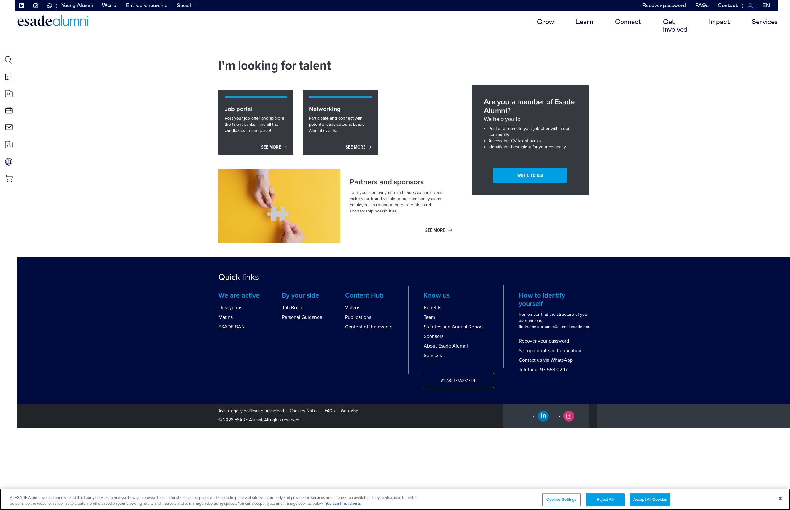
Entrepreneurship (147, 5)
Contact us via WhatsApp (546, 360)
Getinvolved (675, 26)
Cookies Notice (304, 410)
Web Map (349, 410)
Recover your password (544, 341)
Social (184, 5)
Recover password (664, 5)
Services (765, 22)
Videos (352, 308)
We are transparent (459, 381)
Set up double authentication (550, 351)
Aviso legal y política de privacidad (251, 410)
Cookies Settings (561, 500)
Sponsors (433, 336)
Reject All (605, 500)
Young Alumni (77, 5)
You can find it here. (343, 504)
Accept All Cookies (650, 500)
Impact (719, 22)
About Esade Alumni (446, 346)
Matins (225, 317)
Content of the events (368, 327)
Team (429, 317)
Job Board (293, 308)
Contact (728, 5)
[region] (395, 499)
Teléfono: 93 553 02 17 (543, 370)
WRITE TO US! (530, 175)
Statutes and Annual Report (453, 327)
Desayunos (230, 308)
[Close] (780, 498)
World (109, 5)
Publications (358, 317)
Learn (584, 22)
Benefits (432, 308)
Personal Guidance (302, 317)
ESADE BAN (231, 327)
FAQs (702, 5)
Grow (545, 22)
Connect (628, 22)
